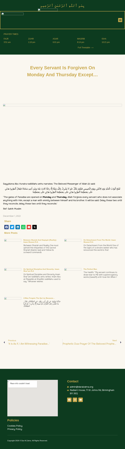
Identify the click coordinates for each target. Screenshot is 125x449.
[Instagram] (75, 400)
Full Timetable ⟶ (85, 48)
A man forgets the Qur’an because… (39, 298)
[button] (120, 20)
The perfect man (90, 269)
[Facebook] (69, 400)
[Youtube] (80, 400)
